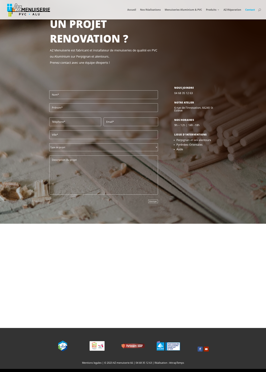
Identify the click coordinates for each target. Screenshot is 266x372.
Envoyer (153, 201)
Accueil (131, 10)
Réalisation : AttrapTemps (169, 362)
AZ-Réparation (232, 10)
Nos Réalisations (150, 10)
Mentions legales (92, 362)
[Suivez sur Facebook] (133, 247)
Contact (250, 10)
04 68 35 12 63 (144, 362)
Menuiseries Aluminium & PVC (183, 10)
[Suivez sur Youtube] (206, 349)
